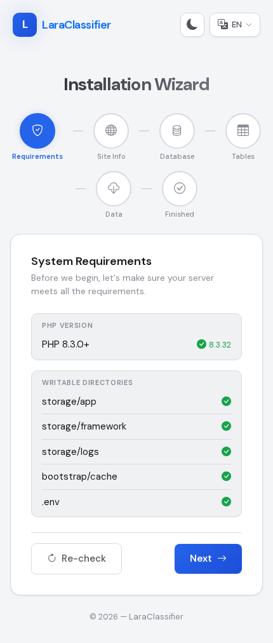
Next (202, 558)
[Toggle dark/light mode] (192, 25)
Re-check (82, 558)
